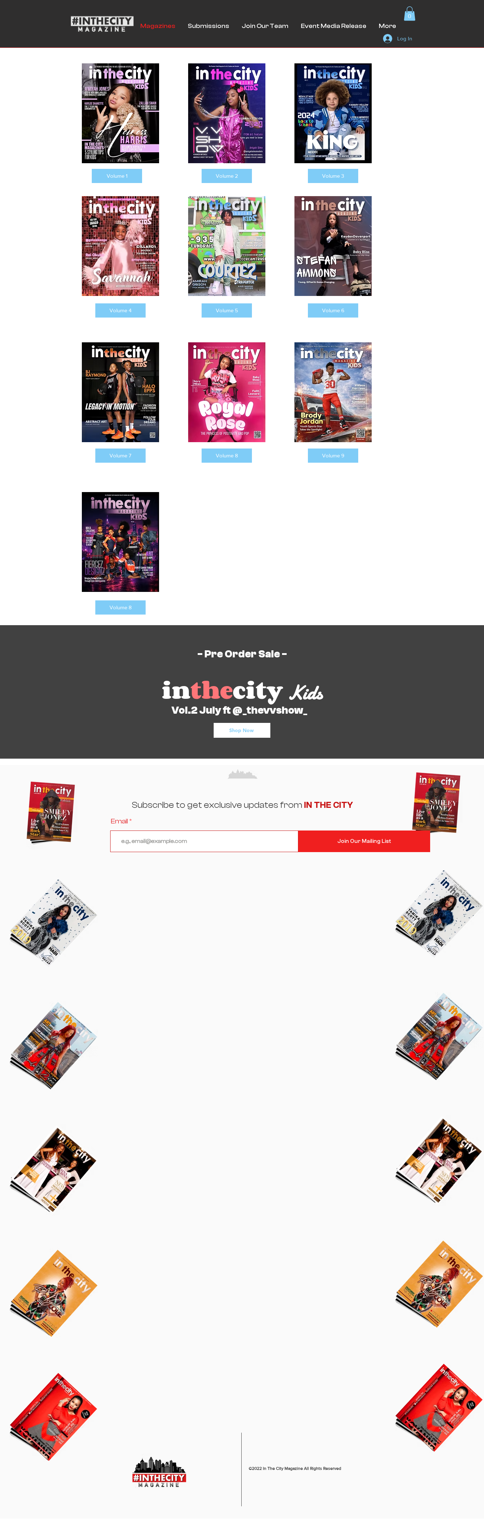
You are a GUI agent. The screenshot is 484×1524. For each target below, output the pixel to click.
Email (119, 821)
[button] (410, 13)
